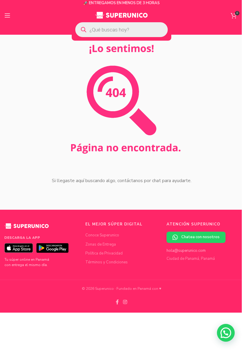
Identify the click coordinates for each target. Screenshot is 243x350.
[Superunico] (26, 228)
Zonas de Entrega (100, 244)
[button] (226, 333)
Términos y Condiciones (106, 262)
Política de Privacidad (104, 253)
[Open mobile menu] (7, 15)
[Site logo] (121, 15)
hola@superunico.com (186, 250)
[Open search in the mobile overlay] (121, 30)
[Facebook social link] (117, 302)
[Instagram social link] (125, 302)
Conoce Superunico (102, 235)
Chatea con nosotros (200, 237)
